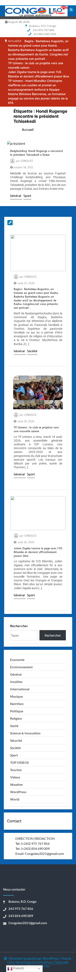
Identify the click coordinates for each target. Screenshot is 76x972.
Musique (16, 696)
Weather (16, 784)
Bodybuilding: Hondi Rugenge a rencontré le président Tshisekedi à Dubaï (36, 153)
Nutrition (17, 704)
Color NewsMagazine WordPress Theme (35, 962)
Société (32, 351)
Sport (27, 196)
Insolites (16, 682)
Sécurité (16, 740)
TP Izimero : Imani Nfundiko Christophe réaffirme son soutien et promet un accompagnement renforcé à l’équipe (35, 85)
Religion (16, 718)
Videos (15, 777)
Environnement (21, 667)
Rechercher (19, 626)
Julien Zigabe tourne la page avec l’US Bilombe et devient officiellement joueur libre (38, 552)
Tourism (16, 770)
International (19, 689)
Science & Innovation (25, 733)
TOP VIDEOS (19, 762)
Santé (14, 726)
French (18, 968)
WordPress (18, 792)
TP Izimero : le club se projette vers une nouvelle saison (36, 429)
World (14, 799)
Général (16, 196)
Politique (16, 711)
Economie (17, 660)
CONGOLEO (27, 161)
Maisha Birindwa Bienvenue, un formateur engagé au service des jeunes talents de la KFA (38, 98)
